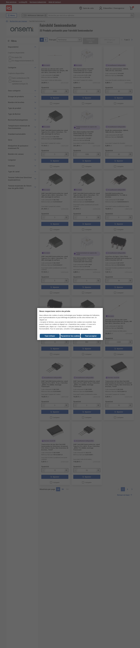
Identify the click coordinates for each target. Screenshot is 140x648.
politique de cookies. (81, 329)
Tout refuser (50, 336)
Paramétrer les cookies (70, 336)
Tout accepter (91, 336)
